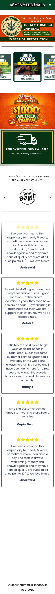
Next (50, 197)
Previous (4, 197)
